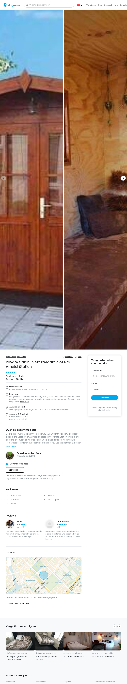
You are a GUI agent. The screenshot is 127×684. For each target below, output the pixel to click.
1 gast (96, 389)
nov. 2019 (63, 525)
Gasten (94, 383)
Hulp (116, 5)
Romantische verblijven (105, 681)
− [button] (9, 563)
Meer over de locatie (18, 603)
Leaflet (79, 593)
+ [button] (9, 560)
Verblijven (91, 5)
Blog (100, 5)
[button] (122, 178)
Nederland (10, 681)
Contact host (14, 469)
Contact (108, 5)
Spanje (68, 681)
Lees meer (11, 446)
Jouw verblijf (96, 370)
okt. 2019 (20, 527)
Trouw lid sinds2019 (26, 456)
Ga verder (105, 398)
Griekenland (41, 681)
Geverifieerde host (19, 463)
